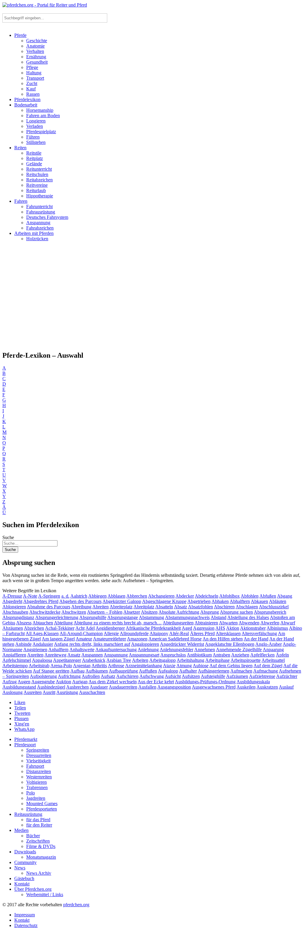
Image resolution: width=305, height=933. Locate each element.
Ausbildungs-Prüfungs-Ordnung (205, 681)
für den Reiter (39, 824)
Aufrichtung (69, 676)
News (19, 867)
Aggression (203, 628)
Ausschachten (92, 692)
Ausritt (49, 692)
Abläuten (277, 601)
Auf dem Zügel (267, 665)
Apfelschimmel (16, 660)
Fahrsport (35, 766)
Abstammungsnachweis (187, 617)
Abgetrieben (199, 601)
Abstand (218, 617)
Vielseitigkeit (38, 760)
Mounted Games (41, 803)
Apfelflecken (262, 654)
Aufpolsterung (43, 676)
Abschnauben (15, 612)
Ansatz (73, 654)
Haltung (33, 72)
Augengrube (43, 681)
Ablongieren (14, 606)
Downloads (25, 851)
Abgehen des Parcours (80, 601)
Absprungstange (122, 617)
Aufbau (77, 670)
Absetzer (131, 612)
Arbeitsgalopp (162, 660)
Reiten (20, 147)
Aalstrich (78, 596)
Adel (90, 628)
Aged (187, 628)
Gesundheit (37, 62)
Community (25, 862)
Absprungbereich (270, 612)
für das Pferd (38, 819)
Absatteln (164, 606)
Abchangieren (161, 596)
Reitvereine (37, 185)
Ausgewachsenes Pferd (214, 686)
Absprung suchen (236, 612)
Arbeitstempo (15, 665)
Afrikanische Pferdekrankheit (153, 628)
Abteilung (63, 622)
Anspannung (38, 222)
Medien (21, 830)
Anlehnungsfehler (176, 649)
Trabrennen (37, 787)
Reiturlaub (36, 190)
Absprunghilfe (92, 617)
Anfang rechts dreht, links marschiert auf (92, 644)
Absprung (209, 612)
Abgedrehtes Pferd (40, 601)
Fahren (20, 201)
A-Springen (49, 596)
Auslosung (12, 692)
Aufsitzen (191, 676)
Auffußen (148, 670)
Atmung (184, 665)
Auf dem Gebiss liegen (231, 665)
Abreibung (81, 606)
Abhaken (220, 601)
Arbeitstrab (39, 665)
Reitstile (33, 153)
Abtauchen (42, 622)
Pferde (20, 35)
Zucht (31, 83)
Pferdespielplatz (41, 131)
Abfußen (267, 596)
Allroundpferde (134, 633)
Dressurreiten (38, 755)
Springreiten (37, 750)
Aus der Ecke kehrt (156, 681)
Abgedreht (12, 601)
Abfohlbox (229, 596)
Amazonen (137, 638)
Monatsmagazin (41, 857)
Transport (35, 78)
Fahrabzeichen (40, 227)
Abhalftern (240, 601)
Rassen (33, 94)
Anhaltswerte (81, 649)
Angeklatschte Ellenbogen (229, 644)
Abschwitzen (73, 612)
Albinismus (277, 628)
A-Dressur (12, 596)
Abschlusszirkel (274, 606)
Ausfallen (147, 686)
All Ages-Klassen (42, 633)
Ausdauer (99, 686)
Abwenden (249, 622)
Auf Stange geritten (51, 670)
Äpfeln (282, 654)
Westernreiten (39, 776)
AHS (220, 628)
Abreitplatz (143, 606)
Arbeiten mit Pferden (34, 233)
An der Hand (256, 638)
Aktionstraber (253, 628)
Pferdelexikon (27, 99)
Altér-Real (179, 633)
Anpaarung (273, 649)
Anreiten (35, 654)
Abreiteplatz (121, 606)
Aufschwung (151, 676)
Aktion (232, 628)
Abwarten (228, 622)
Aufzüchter (286, 676)
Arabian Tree (118, 660)
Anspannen (92, 654)
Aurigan (80, 681)
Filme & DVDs (40, 846)
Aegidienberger (110, 628)
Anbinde (23, 644)
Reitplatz (34, 158)
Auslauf (286, 686)
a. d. (65, 596)
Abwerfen (269, 622)
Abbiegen (97, 596)
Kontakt (21, 883)
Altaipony (159, 633)
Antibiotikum (199, 654)
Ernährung (36, 56)
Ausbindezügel (51, 686)
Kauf (31, 88)
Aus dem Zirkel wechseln (112, 681)
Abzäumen (12, 628)
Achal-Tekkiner (59, 628)
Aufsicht (173, 676)
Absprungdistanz (18, 617)
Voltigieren (36, 782)
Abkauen (259, 601)
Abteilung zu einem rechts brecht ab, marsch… (118, 622)
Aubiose (200, 665)
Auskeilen (246, 686)
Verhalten (35, 51)
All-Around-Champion (81, 633)
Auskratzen (267, 686)
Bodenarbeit (25, 104)
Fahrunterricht (39, 206)
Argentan (82, 665)
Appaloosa (42, 660)
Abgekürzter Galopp (121, 601)
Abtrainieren (206, 622)
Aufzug (9, 681)
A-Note (30, 596)
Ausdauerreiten (123, 686)
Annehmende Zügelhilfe (239, 649)
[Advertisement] (152, 298)
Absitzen (149, 612)
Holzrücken (37, 238)
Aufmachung (265, 670)
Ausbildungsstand (19, 686)
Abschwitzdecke (44, 612)
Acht (80, 628)
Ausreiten (33, 692)
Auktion (63, 681)
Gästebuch (24, 878)
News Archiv (38, 873)
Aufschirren (127, 676)
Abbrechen (136, 596)
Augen (24, 681)
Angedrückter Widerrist (182, 644)
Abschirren (224, 606)
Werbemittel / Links (44, 894)
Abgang (284, 596)
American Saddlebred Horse (175, 638)
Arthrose (116, 665)
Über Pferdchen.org (33, 889)
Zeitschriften (38, 841)
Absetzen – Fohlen (104, 612)
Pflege (32, 67)
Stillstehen (36, 142)
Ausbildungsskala (253, 681)
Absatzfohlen (200, 606)
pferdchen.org (76, 904)
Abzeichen (34, 628)
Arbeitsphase (217, 660)
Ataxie (169, 665)
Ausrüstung (67, 692)
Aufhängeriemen (213, 670)
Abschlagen (247, 606)
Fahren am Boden (43, 115)
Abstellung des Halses (248, 617)
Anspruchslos (173, 654)
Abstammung (151, 617)
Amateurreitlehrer (109, 638)
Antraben (221, 654)
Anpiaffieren (14, 654)
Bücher (33, 835)
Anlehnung (148, 649)
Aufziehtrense (262, 676)
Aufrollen (91, 676)
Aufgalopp (168, 670)
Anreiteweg (55, 654)
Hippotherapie (39, 195)
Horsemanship (39, 110)
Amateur (84, 638)
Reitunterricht (39, 169)
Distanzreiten (38, 771)
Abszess (24, 622)
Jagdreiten (35, 798)
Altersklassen (228, 633)
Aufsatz (108, 676)
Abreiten (100, 606)
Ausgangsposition (174, 686)
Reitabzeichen (39, 179)
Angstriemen (35, 649)
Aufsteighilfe (213, 676)
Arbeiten (140, 660)
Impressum (24, 914)
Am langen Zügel (58, 638)
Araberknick (93, 660)
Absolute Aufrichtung (178, 612)
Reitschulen (37, 174)
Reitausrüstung (28, 814)
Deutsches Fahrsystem (47, 217)
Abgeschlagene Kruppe (164, 601)
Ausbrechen (77, 686)
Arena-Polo (61, 665)
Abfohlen (250, 596)
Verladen (34, 126)
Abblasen (116, 596)
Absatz (180, 606)
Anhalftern (58, 649)
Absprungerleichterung (56, 617)
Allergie (111, 633)
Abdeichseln (206, 596)
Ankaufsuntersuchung (116, 649)
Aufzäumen (237, 676)
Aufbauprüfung (123, 670)
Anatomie (35, 45)
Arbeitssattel (273, 660)
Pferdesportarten (41, 808)
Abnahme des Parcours (48, 606)
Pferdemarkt (25, 739)
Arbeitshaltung (190, 660)
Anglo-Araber (268, 644)
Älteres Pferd (202, 633)
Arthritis (99, 665)
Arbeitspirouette (246, 660)
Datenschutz (26, 925)
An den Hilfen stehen (223, 638)
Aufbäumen (96, 670)
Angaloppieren (145, 644)
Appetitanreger (67, 660)
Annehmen (204, 649)
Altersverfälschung (259, 633)
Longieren (36, 120)
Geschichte (36, 40)
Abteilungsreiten (178, 622)
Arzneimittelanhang (143, 665)
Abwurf (287, 622)
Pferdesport (25, 744)
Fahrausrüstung (40, 211)
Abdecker (184, 596)
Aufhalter (188, 670)
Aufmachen (241, 670)
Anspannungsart (144, 654)
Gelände (34, 163)
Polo (30, 792)
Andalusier (42, 644)
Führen (33, 136)
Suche (8, 537)
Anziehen (240, 654)
